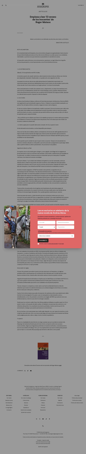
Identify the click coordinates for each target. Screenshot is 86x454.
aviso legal (61, 243)
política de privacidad (53, 243)
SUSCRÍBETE (43, 240)
